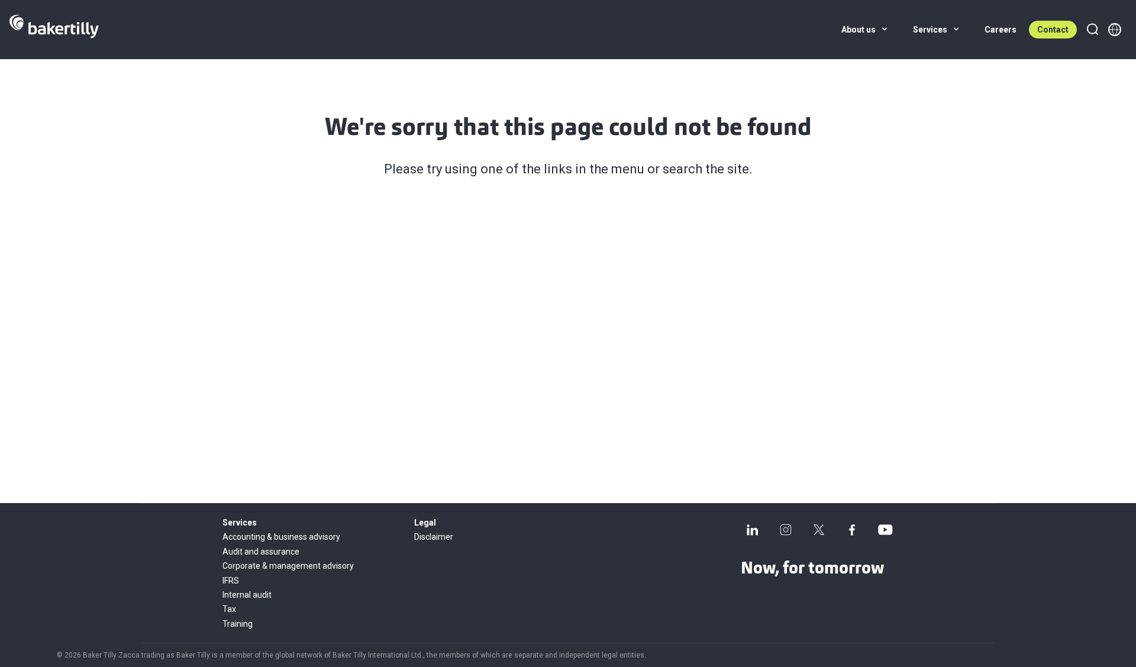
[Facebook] (852, 530)
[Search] (1092, 29)
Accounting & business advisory (281, 537)
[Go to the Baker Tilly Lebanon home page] (54, 29)
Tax (229, 609)
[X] (819, 530)
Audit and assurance (260, 551)
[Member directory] (1115, 29)
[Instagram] (786, 530)
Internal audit (247, 595)
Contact (1053, 29)
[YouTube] (885, 530)
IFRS (230, 580)
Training (237, 624)
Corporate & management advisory (288, 566)
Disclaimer (433, 537)
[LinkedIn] (752, 530)
